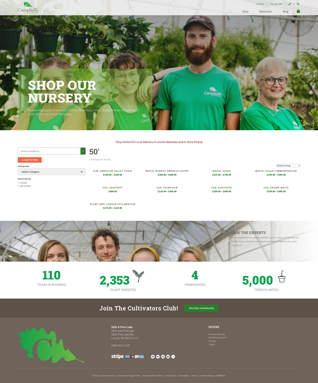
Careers (260, 3)
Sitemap (194, 375)
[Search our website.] (296, 2)
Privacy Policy (170, 375)
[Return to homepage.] (63, 345)
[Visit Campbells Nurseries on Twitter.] (158, 357)
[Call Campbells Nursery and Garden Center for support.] (287, 2)
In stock (23, 182)
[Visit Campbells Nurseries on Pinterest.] (163, 357)
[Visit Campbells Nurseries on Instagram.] (173, 357)
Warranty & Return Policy (153, 375)
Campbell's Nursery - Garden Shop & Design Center (119, 375)
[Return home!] (28, 12)
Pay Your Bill (276, 3)
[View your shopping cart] (294, 9)
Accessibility (184, 375)
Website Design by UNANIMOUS (213, 375)
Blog (285, 11)
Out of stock (25, 186)
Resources (265, 11)
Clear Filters (29, 159)
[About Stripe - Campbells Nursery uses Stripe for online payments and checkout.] (127, 359)
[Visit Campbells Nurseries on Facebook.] (153, 357)
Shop (245, 11)
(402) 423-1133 (120, 345)
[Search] (83, 151)
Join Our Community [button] (201, 308)
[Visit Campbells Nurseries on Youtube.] (168, 357)
